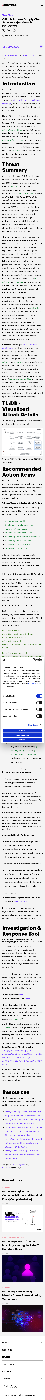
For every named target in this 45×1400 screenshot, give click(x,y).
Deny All (22, 739)
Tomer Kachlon (29, 55)
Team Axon (7, 15)
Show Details (33, 725)
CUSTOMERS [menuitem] (8, 1364)
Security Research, (9, 1238)
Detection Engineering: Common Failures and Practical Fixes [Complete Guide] (22, 1195)
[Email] (14, 30)
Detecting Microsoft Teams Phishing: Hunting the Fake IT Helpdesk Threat (20, 1245)
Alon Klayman (11, 55)
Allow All (22, 730)
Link (28, 998)
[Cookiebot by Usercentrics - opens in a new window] (32, 659)
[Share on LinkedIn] (8, 30)
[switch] (39, 702)
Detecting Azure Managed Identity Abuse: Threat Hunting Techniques (21, 1295)
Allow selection (22, 735)
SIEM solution (20, 901)
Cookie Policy (34, 684)
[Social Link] (3, 1386)
